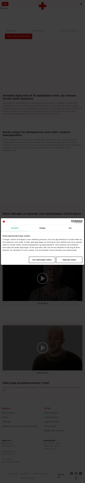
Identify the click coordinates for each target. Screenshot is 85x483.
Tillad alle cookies (69, 260)
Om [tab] (70, 228)
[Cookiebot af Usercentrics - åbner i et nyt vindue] (72, 221)
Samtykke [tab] (15, 228)
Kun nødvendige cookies (42, 260)
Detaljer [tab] (43, 228)
